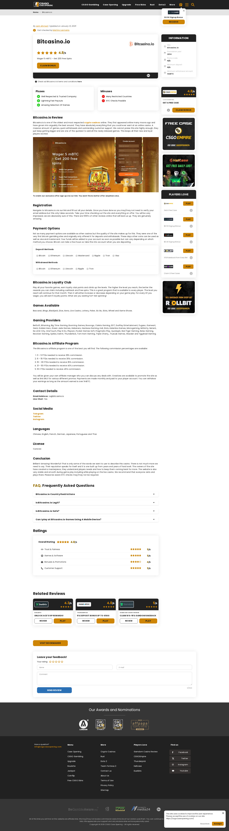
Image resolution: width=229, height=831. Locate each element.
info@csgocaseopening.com (48, 747)
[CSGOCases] (191, 226)
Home (36, 12)
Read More (204, 824)
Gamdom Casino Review (146, 751)
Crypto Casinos (108, 751)
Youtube (184, 770)
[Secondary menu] (186, 4)
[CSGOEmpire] (168, 110)
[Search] (193, 4)
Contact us (106, 771)
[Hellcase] (191, 242)
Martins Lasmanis (61, 30)
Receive (173, 21)
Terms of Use (107, 780)
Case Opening (110, 4)
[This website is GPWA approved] (120, 809)
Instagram (38, 419)
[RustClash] (191, 273)
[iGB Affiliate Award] (84, 725)
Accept (218, 823)
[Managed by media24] (140, 809)
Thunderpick (140, 761)
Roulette (72, 766)
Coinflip (71, 775)
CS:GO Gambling (90, 4)
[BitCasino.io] (141, 44)
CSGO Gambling (75, 756)
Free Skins (140, 4)
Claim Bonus (48, 65)
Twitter (37, 416)
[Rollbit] (191, 257)
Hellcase (138, 766)
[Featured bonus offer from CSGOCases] (181, 5)
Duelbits (138, 771)
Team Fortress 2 (108, 766)
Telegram (38, 413)
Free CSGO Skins (75, 780)
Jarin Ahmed (42, 26)
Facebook (183, 752)
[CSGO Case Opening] (44, 4)
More (172, 4)
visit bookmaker (50, 643)
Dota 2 (162, 4)
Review (43, 620)
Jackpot (71, 771)
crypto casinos (92, 122)
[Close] (183, 10)
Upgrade (126, 4)
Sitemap (105, 790)
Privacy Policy (107, 785)
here (80, 81)
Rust (152, 4)
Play (63, 620)
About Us (105, 775)
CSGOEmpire (140, 756)
